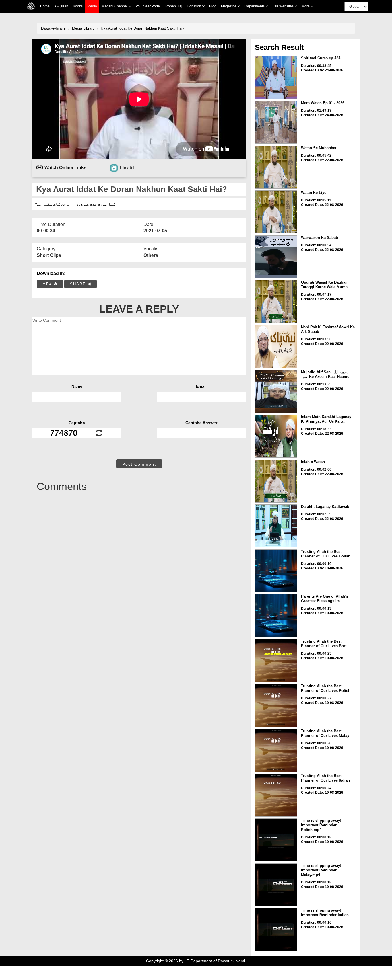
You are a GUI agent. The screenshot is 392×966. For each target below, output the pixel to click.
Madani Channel (115, 6)
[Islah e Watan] (276, 481)
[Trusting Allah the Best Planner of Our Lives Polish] (276, 570)
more (306, 6)
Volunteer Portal (148, 6)
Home (45, 6)
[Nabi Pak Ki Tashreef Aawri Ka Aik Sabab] (276, 346)
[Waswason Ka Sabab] (276, 256)
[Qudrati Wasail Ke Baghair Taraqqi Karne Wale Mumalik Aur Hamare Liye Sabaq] (276, 301)
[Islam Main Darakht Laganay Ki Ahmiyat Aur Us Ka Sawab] (276, 436)
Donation (194, 6)
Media (92, 6)
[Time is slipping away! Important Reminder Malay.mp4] (276, 884)
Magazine (229, 6)
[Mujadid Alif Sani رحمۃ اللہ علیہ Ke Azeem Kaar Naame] (276, 391)
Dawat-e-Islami (53, 28)
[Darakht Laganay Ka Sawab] (276, 525)
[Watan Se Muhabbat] (276, 167)
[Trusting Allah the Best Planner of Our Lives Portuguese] (276, 660)
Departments (254, 6)
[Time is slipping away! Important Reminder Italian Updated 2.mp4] (276, 929)
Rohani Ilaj (173, 6)
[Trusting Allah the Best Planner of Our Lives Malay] (276, 750)
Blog (212, 6)
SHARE (79, 284)
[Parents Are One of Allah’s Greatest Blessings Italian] (276, 615)
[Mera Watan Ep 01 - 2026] (276, 122)
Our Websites (283, 6)
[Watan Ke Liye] (276, 211)
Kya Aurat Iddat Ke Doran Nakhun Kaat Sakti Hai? (142, 28)
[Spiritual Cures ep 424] (276, 77)
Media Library (83, 28)
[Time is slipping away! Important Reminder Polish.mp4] (276, 839)
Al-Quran (61, 6)
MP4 (48, 284)
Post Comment (139, 464)
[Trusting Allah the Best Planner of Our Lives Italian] (276, 795)
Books (78, 6)
